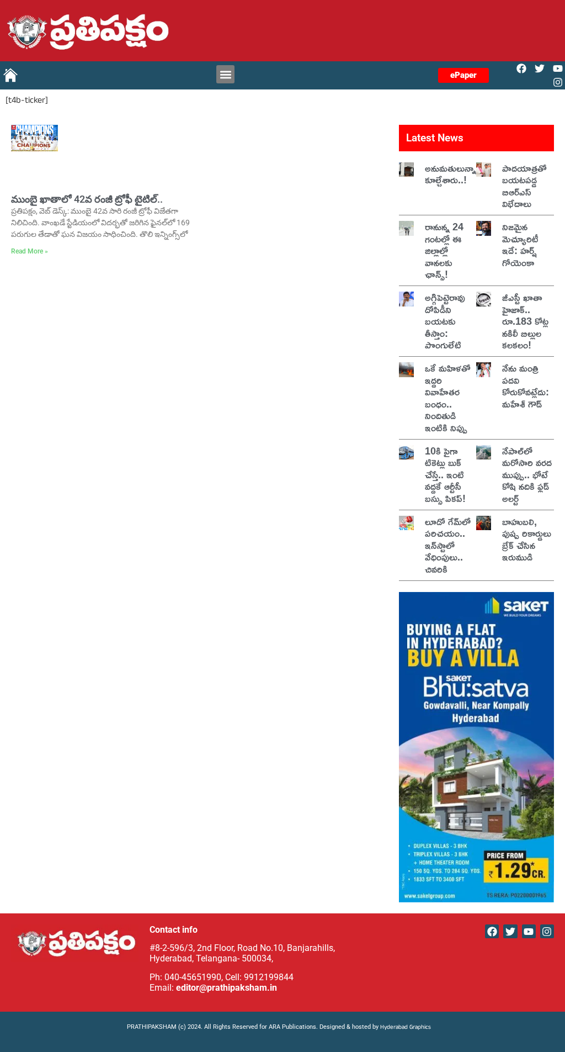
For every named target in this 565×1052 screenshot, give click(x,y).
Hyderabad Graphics (406, 1028)
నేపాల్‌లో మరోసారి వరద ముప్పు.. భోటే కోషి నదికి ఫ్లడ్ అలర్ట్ (527, 474)
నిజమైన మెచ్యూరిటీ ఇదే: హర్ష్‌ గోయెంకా (520, 244)
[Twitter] (540, 68)
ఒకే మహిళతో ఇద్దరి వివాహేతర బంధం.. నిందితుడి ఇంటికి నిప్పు (448, 397)
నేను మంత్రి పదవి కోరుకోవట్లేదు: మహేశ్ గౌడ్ (525, 385)
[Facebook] (521, 68)
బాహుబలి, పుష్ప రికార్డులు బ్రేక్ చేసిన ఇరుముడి (526, 539)
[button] (225, 74)
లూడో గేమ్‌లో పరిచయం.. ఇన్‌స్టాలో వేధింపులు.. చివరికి (448, 545)
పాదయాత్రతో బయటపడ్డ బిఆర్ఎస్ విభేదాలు (524, 185)
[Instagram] (558, 82)
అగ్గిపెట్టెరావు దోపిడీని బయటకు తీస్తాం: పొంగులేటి (445, 321)
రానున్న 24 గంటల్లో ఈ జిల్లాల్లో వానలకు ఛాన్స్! (444, 250)
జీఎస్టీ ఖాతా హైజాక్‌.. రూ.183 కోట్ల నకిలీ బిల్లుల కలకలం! (525, 321)
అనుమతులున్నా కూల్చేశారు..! (450, 173)
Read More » (29, 251)
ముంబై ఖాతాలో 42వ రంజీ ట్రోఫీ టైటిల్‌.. (87, 199)
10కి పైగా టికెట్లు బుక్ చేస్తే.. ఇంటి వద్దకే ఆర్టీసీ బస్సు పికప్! (445, 474)
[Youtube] (558, 68)
